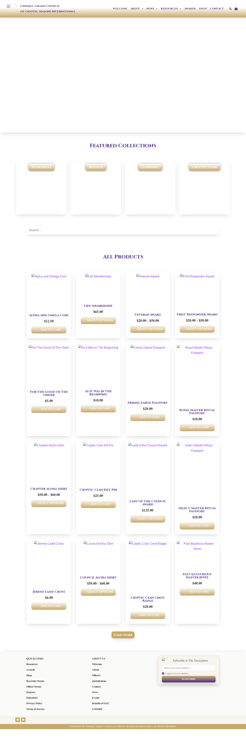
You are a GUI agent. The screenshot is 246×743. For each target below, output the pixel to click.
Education (31, 698)
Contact (96, 686)
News (95, 692)
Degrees (30, 692)
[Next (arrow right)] (24, 739)
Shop (29, 675)
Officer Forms (33, 686)
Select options (100, 320)
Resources (31, 664)
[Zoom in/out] (7, 733)
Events (95, 698)
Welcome (97, 664)
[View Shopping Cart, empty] (237, 9)
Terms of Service (35, 709)
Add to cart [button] (51, 330)
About (95, 670)
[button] (141, 8)
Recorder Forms (35, 681)
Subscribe (189, 679)
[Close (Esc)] (56, 733)
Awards (30, 670)
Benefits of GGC (101, 703)
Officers (96, 675)
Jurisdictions (99, 681)
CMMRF (97, 709)
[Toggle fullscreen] (24, 733)
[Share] (40, 733)
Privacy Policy (34, 703)
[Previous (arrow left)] (7, 739)
